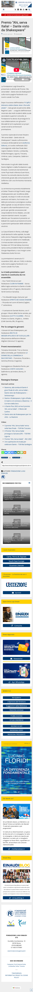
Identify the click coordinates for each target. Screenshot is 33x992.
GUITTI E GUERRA (16, 316)
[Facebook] (12, 452)
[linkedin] (18, 9)
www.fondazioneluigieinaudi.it (16, 951)
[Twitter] (9, 452)
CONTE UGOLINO (16, 369)
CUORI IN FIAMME (16, 284)
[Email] (18, 452)
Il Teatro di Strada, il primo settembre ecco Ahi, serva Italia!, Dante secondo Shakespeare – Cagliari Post (15, 496)
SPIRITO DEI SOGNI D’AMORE (20, 300)
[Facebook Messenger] (6, 452)
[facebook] (21, 9)
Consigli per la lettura (10, 744)
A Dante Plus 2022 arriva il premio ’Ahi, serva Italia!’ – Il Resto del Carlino (17, 409)
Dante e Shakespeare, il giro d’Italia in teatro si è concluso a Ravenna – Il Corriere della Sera (18, 401)
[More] (24, 452)
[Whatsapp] (2, 452)
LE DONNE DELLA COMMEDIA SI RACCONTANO (14, 355)
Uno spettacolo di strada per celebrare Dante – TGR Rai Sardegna (14, 540)
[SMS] (21, 452)
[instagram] (23, 9)
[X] (15, 9)
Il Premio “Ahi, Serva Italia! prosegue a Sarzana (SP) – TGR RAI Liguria (17, 433)
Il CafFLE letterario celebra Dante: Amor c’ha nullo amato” (16, 105)
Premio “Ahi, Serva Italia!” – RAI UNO (17, 439)
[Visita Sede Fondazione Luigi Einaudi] (16, 6)
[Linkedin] (15, 452)
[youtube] (26, 9)
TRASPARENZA (16, 973)
